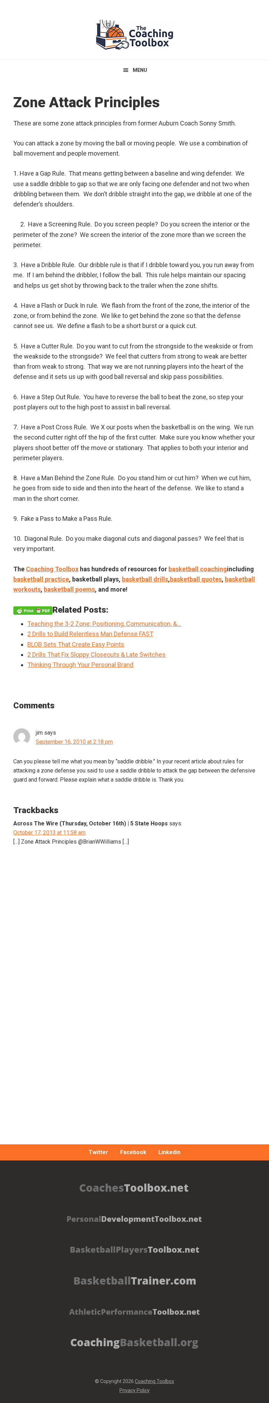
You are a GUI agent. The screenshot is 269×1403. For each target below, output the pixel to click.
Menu (140, 70)
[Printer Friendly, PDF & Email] (33, 610)
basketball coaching (197, 569)
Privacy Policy (134, 1390)
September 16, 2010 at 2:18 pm (74, 741)
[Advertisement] (134, 1024)
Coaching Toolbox (154, 1381)
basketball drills (145, 579)
